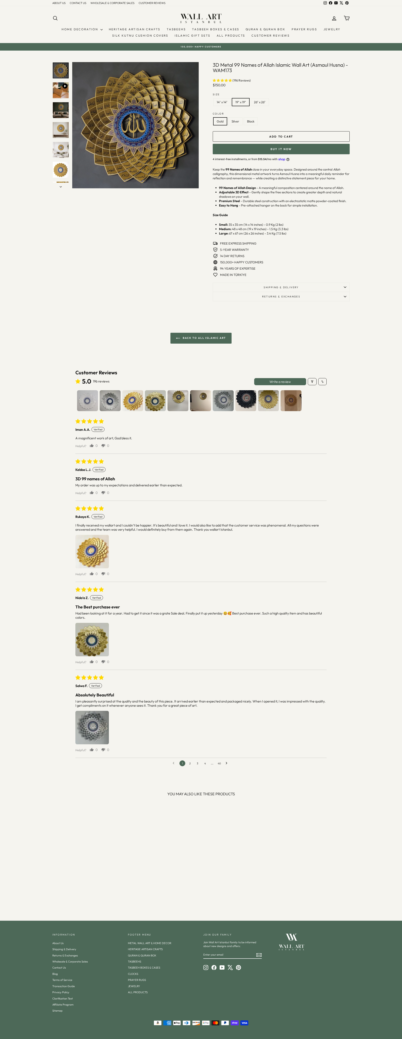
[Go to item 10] (291, 400)
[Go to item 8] (245, 400)
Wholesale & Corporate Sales (70, 961)
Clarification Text (62, 998)
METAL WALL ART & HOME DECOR (149, 943)
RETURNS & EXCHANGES (281, 296)
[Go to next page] (227, 763)
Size (216, 94)
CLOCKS (133, 973)
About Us (58, 943)
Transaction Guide (63, 986)
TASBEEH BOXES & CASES (215, 29)
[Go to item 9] (268, 400)
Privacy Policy (60, 992)
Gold (220, 121)
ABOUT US (59, 3)
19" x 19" (240, 102)
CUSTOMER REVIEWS (152, 3)
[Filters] (312, 381)
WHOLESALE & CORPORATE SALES (112, 3)
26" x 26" (259, 102)
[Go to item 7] (223, 400)
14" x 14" (222, 102)
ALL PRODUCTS (231, 35)
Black (250, 121)
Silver (235, 121)
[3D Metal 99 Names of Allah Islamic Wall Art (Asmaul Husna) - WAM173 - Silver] (88, 896)
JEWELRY (332, 29)
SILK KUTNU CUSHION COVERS (140, 35)
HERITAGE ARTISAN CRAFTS (134, 29)
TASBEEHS (176, 29)
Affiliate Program (62, 1004)
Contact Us (59, 967)
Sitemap (57, 1010)
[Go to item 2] (110, 400)
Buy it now (281, 149)
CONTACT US (78, 3)
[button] (222, 80)
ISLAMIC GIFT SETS (192, 35)
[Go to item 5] (178, 400)
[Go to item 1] (87, 400)
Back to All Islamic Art (204, 337)
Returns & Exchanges (65, 955)
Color (218, 113)
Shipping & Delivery (281, 287)
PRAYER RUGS (304, 29)
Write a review (280, 382)
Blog (55, 973)
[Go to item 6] (200, 400)
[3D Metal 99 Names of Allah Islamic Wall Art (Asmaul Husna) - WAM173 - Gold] (82, 896)
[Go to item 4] (155, 400)
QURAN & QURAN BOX (265, 29)
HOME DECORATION (80, 29)
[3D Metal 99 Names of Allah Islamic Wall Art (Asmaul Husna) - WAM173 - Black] (93, 896)
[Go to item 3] (132, 400)
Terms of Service (62, 980)
